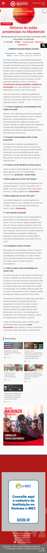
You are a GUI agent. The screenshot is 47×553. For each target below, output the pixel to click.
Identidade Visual (24, 538)
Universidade (6, 24)
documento (34, 191)
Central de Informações (24, 533)
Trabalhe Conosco (23, 540)
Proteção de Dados (23, 535)
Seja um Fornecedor (24, 542)
